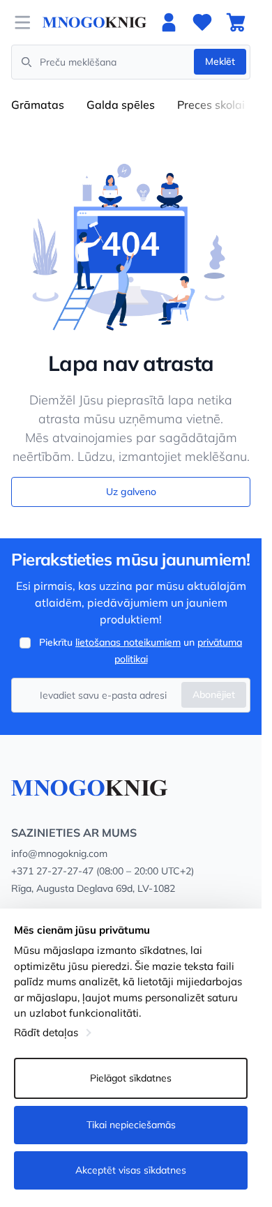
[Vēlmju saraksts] (202, 22)
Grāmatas (37, 105)
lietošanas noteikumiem (128, 642)
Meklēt (220, 61)
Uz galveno (131, 491)
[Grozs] (235, 22)
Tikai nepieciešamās (131, 1124)
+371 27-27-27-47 (52, 871)
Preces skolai (211, 105)
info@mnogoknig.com (59, 853)
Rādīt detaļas (46, 1032)
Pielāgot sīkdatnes (131, 1078)
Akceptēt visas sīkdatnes (130, 1170)
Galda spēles (120, 105)
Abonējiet (213, 694)
